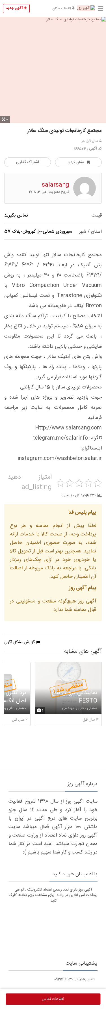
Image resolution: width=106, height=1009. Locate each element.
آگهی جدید (15, 8)
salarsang (55, 185)
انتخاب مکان (62, 8)
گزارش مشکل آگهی (20, 642)
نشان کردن (76, 162)
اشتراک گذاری (27, 162)
